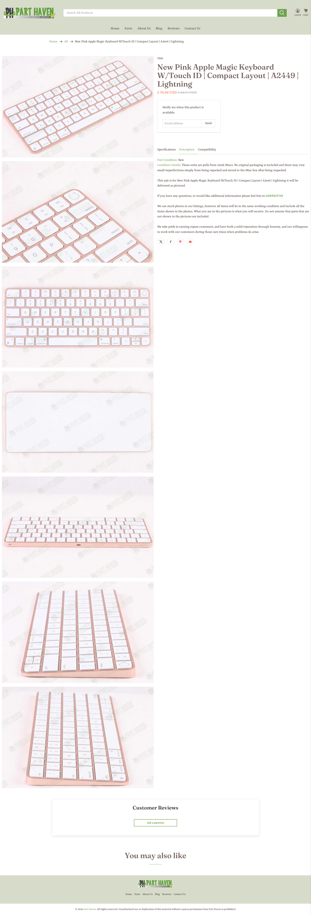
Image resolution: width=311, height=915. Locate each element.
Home (115, 28)
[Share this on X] (160, 241)
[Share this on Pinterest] (180, 241)
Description (187, 149)
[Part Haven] (30, 13)
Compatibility (207, 149)
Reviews (174, 28)
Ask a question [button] (155, 822)
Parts (128, 28)
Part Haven (90, 909)
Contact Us (192, 28)
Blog (159, 28)
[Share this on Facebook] (170, 241)
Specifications (166, 149)
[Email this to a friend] (190, 241)
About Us (144, 28)
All (66, 41)
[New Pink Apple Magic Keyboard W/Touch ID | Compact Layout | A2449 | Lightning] (78, 106)
